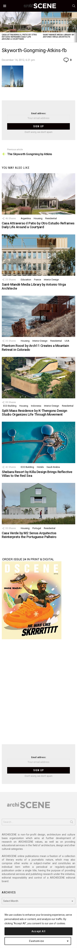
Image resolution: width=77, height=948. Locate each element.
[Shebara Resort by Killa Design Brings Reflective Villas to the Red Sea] (38, 442)
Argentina (26, 218)
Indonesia (36, 405)
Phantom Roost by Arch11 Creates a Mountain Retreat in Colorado (35, 347)
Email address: (38, 113)
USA (67, 340)
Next (75, 27)
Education (26, 279)
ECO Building (9, 405)
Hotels (40, 467)
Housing (38, 218)
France (37, 279)
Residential (51, 218)
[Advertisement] (38, 694)
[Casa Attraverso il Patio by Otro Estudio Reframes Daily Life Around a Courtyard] (20, 22)
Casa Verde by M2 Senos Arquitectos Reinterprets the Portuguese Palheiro (29, 535)
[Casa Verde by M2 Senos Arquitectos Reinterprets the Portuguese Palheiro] (38, 503)
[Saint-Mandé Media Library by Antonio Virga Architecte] (38, 255)
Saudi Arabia (53, 467)
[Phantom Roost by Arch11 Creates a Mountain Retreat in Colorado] (38, 316)
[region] (38, 928)
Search (71, 823)
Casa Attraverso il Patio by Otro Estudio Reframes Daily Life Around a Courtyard (19, 37)
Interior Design (51, 279)
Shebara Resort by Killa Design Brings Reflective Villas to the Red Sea (37, 474)
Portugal (36, 528)
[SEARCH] (73, 6)
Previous (2, 27)
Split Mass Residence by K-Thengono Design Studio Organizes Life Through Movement (34, 412)
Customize (36, 941)
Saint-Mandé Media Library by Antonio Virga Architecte (58, 36)
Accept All (39, 931)
